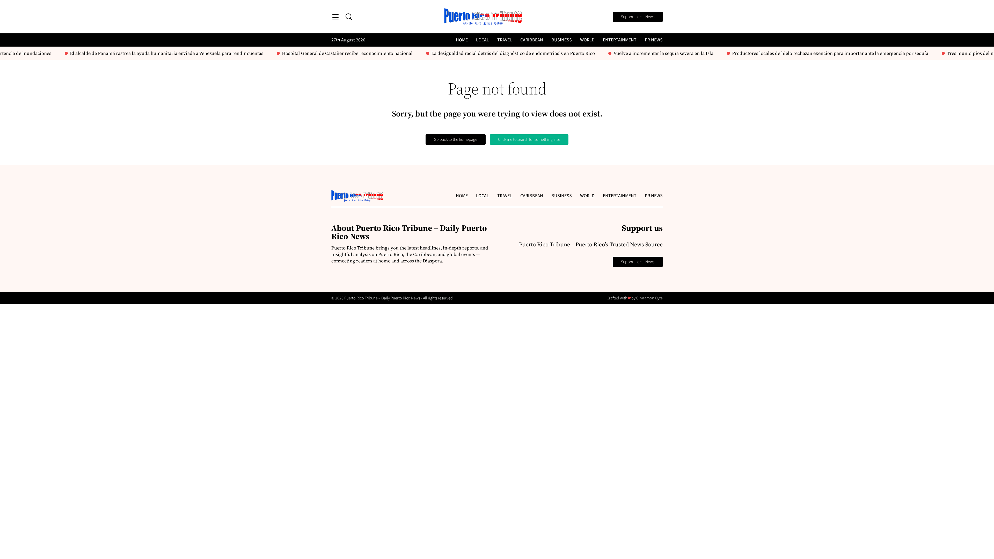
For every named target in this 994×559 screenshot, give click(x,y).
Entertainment (620, 40)
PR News (654, 40)
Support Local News (637, 17)
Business (561, 40)
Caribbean (531, 40)
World (587, 40)
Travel (504, 40)
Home (462, 40)
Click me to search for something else (529, 139)
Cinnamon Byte (649, 298)
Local (482, 40)
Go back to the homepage (455, 139)
